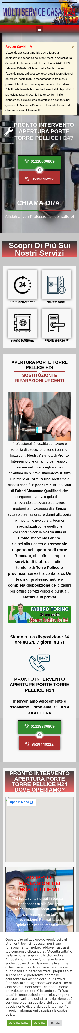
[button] (39, 29)
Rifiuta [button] (55, 1023)
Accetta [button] (39, 1023)
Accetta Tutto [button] (18, 1023)
